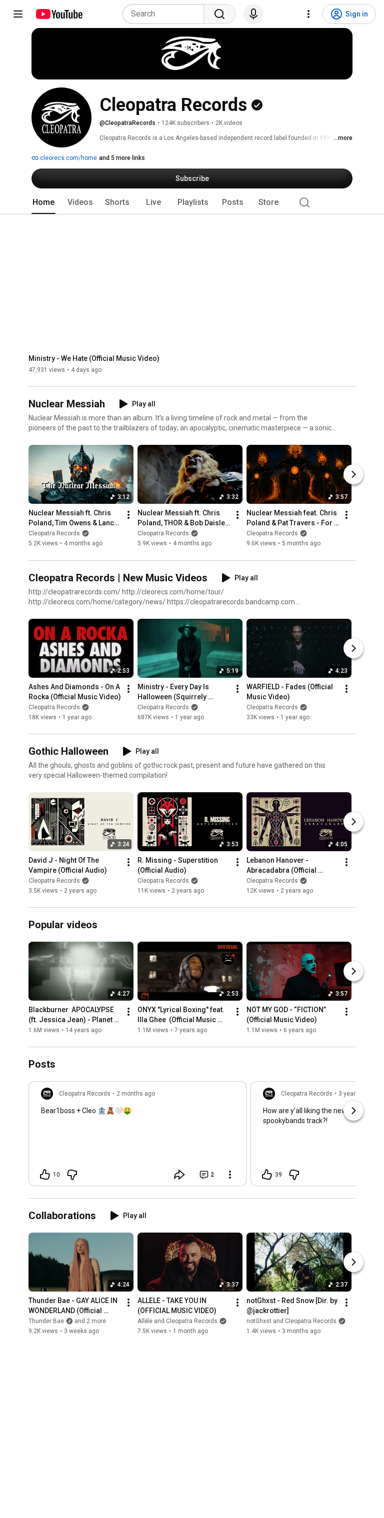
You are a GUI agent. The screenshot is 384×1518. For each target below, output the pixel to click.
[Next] (354, 475)
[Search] (220, 14)
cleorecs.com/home (67, 157)
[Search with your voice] (254, 14)
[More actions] (128, 515)
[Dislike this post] (72, 1175)
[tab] (44, 202)
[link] (137, 1137)
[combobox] (166, 14)
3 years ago (354, 1093)
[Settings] (308, 14)
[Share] (180, 1175)
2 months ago (135, 1093)
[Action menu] (230, 1175)
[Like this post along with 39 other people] (267, 1175)
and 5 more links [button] (122, 157)
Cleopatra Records (54, 533)
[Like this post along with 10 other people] (45, 1175)
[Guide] (18, 14)
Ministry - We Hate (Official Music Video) (94, 358)
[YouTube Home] (59, 14)
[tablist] (192, 202)
